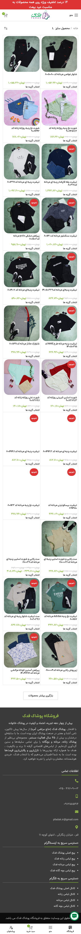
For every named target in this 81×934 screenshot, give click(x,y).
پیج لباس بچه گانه (65, 870)
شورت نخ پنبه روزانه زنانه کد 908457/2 (63, 130)
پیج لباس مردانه (66, 864)
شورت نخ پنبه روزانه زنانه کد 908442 (25, 130)
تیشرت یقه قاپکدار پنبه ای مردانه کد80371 (60, 183)
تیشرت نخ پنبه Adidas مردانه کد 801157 (60, 618)
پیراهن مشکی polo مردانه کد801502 (26, 237)
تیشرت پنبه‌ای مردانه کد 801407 (23, 289)
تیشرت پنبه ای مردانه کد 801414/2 (60, 451)
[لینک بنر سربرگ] (40, 4)
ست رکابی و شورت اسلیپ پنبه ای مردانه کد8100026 (60, 561)
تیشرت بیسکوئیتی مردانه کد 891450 (62, 507)
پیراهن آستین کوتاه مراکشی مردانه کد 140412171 (25, 672)
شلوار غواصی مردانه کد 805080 (61, 74)
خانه (75, 28)
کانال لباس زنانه (66, 894)
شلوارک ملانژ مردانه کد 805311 (24, 343)
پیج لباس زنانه (67, 859)
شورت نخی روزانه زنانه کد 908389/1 (27, 399)
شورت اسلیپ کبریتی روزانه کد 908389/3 (62, 399)
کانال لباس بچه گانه (64, 906)
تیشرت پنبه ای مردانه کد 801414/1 (23, 451)
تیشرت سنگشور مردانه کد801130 (60, 235)
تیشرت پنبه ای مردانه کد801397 (23, 182)
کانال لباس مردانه (65, 900)
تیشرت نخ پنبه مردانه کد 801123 (24, 505)
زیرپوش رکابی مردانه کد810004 (61, 670)
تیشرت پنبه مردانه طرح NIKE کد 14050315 (61, 345)
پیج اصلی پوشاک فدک (63, 853)
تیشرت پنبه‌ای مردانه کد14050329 (59, 289)
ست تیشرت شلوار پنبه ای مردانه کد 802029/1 (22, 618)
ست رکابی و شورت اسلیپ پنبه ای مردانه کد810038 (23, 561)
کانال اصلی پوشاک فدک (62, 888)
